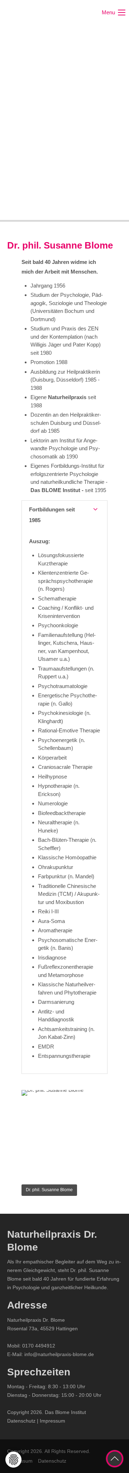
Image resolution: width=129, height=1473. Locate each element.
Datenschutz (21, 1421)
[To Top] (114, 1458)
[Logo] (34, 12)
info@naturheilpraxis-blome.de (59, 1354)
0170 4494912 (38, 1346)
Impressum (52, 1421)
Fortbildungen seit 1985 (52, 514)
